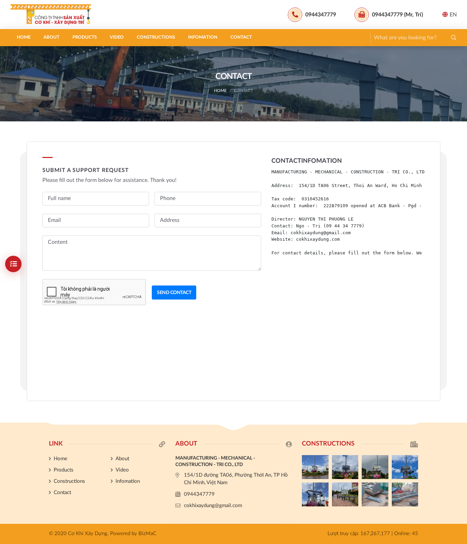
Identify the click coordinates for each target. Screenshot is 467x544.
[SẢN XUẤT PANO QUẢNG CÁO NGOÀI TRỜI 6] (405, 494)
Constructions (156, 37)
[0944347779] (458, 365)
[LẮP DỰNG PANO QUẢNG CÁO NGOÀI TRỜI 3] (375, 467)
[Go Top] (458, 399)
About (51, 37)
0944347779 (199, 494)
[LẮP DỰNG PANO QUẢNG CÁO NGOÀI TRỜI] (345, 494)
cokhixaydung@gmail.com (213, 505)
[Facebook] (458, 376)
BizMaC (147, 533)
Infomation (202, 37)
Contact (241, 37)
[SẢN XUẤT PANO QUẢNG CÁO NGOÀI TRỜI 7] (375, 494)
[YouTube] (458, 388)
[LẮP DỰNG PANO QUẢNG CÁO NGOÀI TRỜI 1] (315, 494)
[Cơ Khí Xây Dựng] (53, 14)
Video (117, 37)
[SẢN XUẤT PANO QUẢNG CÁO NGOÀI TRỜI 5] (315, 467)
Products (84, 37)
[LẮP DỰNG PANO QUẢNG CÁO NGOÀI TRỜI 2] (405, 467)
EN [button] (453, 14)
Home (23, 37)
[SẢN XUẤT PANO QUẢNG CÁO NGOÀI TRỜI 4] (345, 467)
